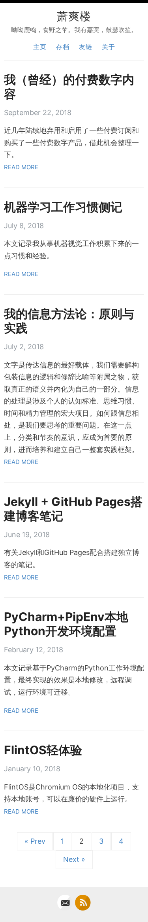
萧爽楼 (74, 15)
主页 (40, 46)
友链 (85, 46)
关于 (108, 46)
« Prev (34, 841)
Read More (21, 167)
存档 (62, 46)
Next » (74, 859)
